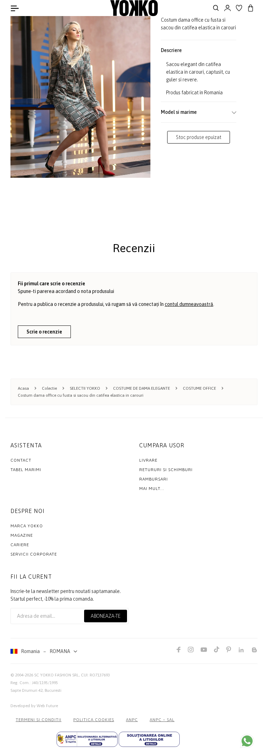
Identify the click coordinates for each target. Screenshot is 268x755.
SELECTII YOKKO (85, 388)
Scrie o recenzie (44, 332)
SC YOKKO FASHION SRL (56, 675)
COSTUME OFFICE (199, 388)
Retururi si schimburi (166, 469)
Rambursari (153, 479)
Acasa (23, 388)
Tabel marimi (25, 469)
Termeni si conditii (38, 719)
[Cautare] (216, 8)
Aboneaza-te (105, 616)
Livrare (148, 460)
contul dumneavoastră (189, 304)
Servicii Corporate (33, 554)
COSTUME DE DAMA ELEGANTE (141, 388)
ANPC (132, 719)
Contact (20, 460)
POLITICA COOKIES (93, 719)
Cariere (19, 544)
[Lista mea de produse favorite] (239, 8)
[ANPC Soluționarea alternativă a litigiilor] (87, 739)
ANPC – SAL (162, 719)
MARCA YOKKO (26, 525)
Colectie (49, 388)
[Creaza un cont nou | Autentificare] (227, 8)
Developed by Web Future (34, 705)
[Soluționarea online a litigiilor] (149, 739)
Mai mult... (151, 488)
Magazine (21, 535)
